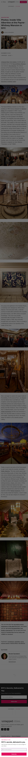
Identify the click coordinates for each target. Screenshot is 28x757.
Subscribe (14, 754)
